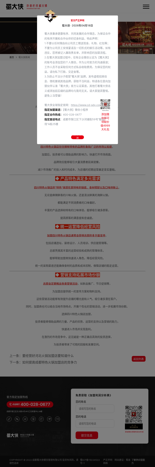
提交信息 (86, 435)
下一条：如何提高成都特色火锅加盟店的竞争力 (43, 362)
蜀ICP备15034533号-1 (90, 462)
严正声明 (108, 460)
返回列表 (138, 358)
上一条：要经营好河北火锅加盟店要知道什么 (41, 356)
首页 (11, 57)
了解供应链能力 (138, 462)
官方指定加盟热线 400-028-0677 (55, 38)
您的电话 (81, 416)
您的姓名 (81, 401)
